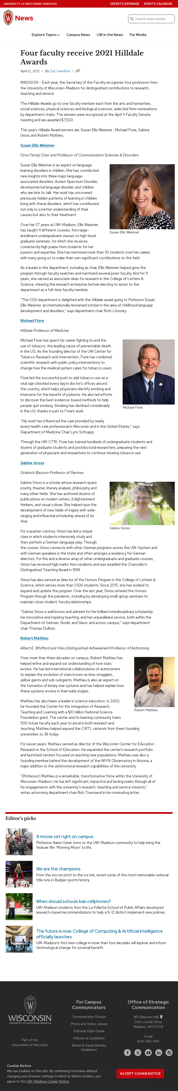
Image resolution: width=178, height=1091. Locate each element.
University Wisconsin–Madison (30, 4)
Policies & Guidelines (89, 1038)
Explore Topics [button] (44, 35)
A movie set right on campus (65, 836)
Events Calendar (158, 4)
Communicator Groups (89, 1017)
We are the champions (58, 869)
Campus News (78, 35)
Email (148, 1036)
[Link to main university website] (29, 1010)
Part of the (30, 1042)
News (24, 18)
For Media (138, 35)
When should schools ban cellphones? (73, 901)
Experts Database (124, 4)
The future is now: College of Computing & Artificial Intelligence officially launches (99, 933)
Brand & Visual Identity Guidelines (89, 1047)
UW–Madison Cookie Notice (47, 1081)
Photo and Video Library (89, 1024)
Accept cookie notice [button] (140, 1073)
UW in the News (110, 35)
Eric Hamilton (60, 71)
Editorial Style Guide (89, 1031)
